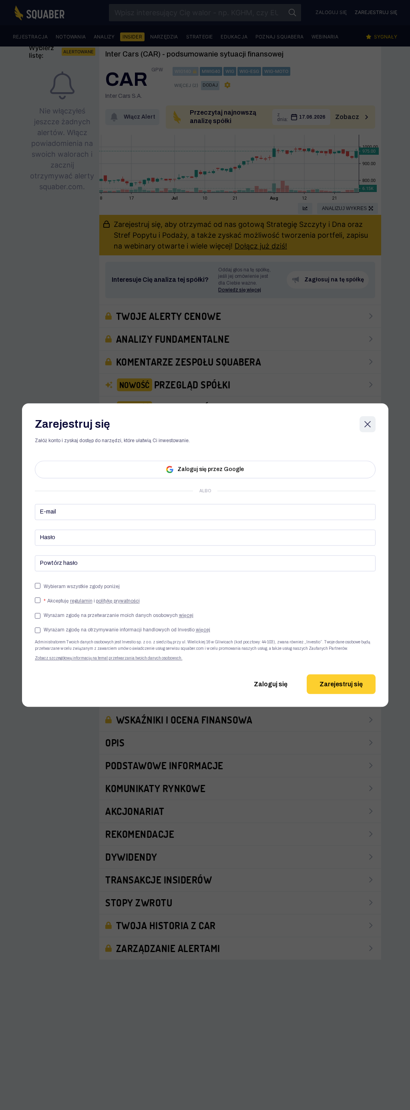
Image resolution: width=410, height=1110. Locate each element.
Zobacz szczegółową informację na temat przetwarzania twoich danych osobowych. (109, 658)
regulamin (81, 601)
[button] (118, 615)
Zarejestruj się (341, 684)
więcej (186, 615)
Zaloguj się (270, 684)
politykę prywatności (118, 601)
